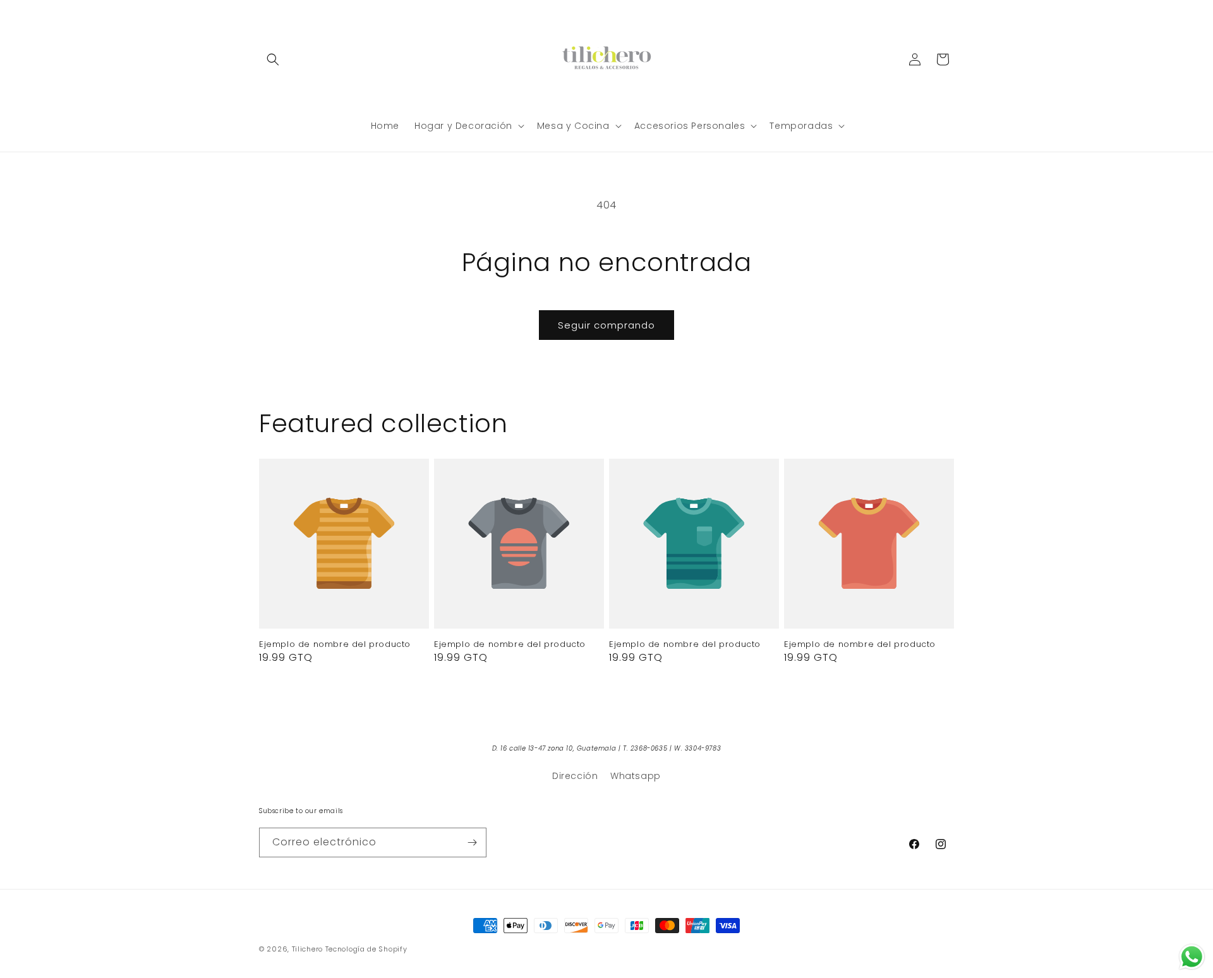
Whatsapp (635, 776)
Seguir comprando (606, 325)
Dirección (575, 776)
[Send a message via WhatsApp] (1192, 957)
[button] (273, 59)
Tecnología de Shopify (366, 949)
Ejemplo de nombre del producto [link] (335, 644)
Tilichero (307, 949)
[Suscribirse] (472, 842)
